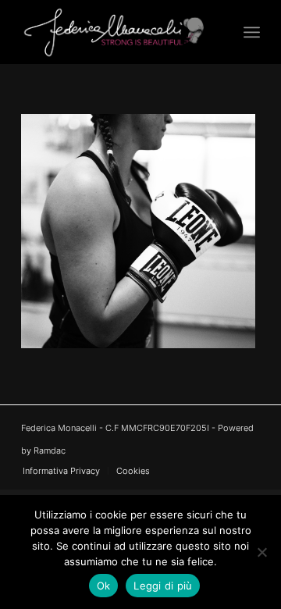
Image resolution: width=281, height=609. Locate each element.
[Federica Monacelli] (116, 32)
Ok (104, 585)
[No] (261, 552)
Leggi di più (162, 585)
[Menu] (252, 32)
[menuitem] (252, 32)
